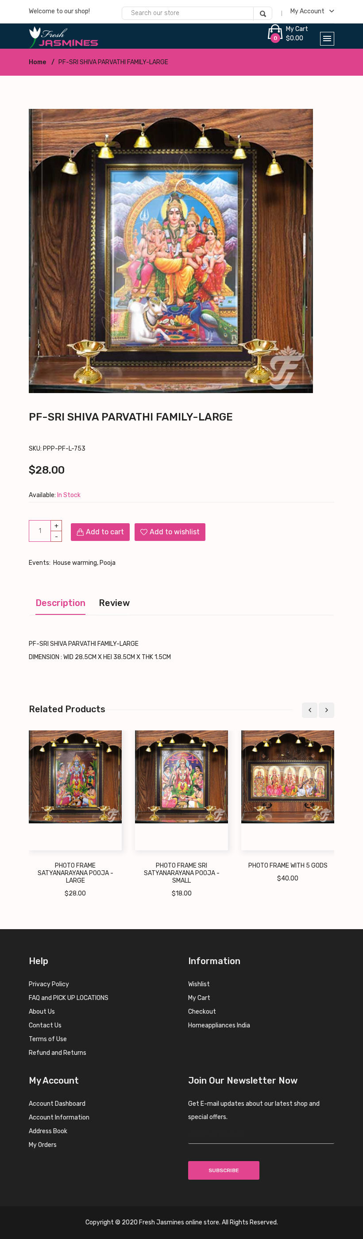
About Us (42, 1011)
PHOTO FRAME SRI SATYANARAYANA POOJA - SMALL (182, 873)
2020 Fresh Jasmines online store (170, 1222)
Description (60, 603)
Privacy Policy (49, 984)
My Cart (199, 998)
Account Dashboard (57, 1104)
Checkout (202, 1011)
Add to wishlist (175, 532)
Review (114, 603)
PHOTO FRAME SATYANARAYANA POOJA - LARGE (75, 873)
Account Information (59, 1117)
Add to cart (105, 532)
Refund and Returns (57, 1053)
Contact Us (45, 1025)
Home (37, 62)
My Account (308, 11)
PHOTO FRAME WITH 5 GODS (288, 865)
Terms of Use (48, 1039)
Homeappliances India (219, 1025)
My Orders (43, 1145)
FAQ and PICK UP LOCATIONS (68, 998)
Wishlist (199, 984)
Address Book (48, 1131)
